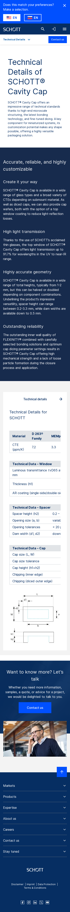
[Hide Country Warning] (64, 5)
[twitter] (41, 902)
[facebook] (22, 902)
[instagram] (29, 902)
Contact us (57, 39)
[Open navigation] (64, 29)
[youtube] (47, 902)
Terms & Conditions (35, 887)
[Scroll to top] (62, 772)
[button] (35, 785)
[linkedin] (35, 902)
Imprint (31, 884)
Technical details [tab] (35, 399)
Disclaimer (17, 884)
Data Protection (47, 884)
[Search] (42, 29)
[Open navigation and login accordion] (53, 29)
